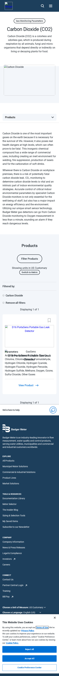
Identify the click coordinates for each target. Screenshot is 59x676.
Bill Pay (6, 596)
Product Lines (9, 478)
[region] (29, 643)
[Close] (54, 617)
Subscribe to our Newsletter (16, 527)
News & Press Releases (14, 547)
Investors (7, 559)
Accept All (29, 658)
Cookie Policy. (12, 643)
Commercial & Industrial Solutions (19, 472)
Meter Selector (10, 504)
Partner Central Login (13, 585)
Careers (6, 564)
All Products (8, 460)
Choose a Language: (13, 612)
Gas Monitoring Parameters (29, 20)
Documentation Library (14, 498)
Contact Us (8, 579)
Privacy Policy (27, 630)
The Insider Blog (10, 510)
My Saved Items (10, 521)
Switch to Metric (30, 272)
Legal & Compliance (12, 553)
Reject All (29, 649)
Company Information (13, 542)
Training (6, 591)
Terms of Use (42, 627)
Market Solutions (11, 483)
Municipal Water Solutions (15, 466)
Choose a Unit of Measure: (16, 607)
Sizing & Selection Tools (14, 515)
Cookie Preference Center (29, 667)
